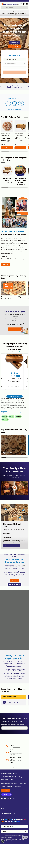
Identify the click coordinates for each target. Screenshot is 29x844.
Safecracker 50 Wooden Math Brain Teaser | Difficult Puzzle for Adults (6, 138)
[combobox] (14, 7)
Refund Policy (14, 839)
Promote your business (14, 584)
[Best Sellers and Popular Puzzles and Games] (20, 170)
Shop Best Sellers (14, 42)
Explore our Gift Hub (14, 329)
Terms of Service (4, 840)
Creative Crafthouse (8, 837)
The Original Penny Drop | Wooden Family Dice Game (20, 137)
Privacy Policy (8, 839)
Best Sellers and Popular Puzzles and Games (20, 180)
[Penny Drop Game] (7, 170)
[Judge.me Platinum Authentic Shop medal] (14, 103)
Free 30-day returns (7, 835)
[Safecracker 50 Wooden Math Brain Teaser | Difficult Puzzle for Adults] (7, 126)
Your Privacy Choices (13, 840)
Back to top (14, 767)
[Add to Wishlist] (11, 121)
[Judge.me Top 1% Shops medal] (21, 103)
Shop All (2, 839)
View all (26, 117)
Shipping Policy (21, 839)
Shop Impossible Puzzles (10, 545)
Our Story (5, 264)
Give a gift (14, 580)
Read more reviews (14, 396)
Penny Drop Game (7, 179)
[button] (23, 4)
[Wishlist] (21, 4)
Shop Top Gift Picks (14, 46)
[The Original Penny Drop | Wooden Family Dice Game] (20, 126)
